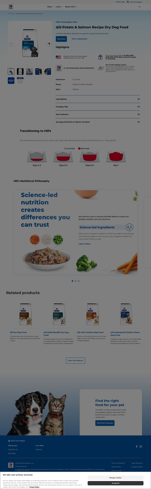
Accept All (115, 483)
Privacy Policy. (34, 487)
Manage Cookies (115, 478)
